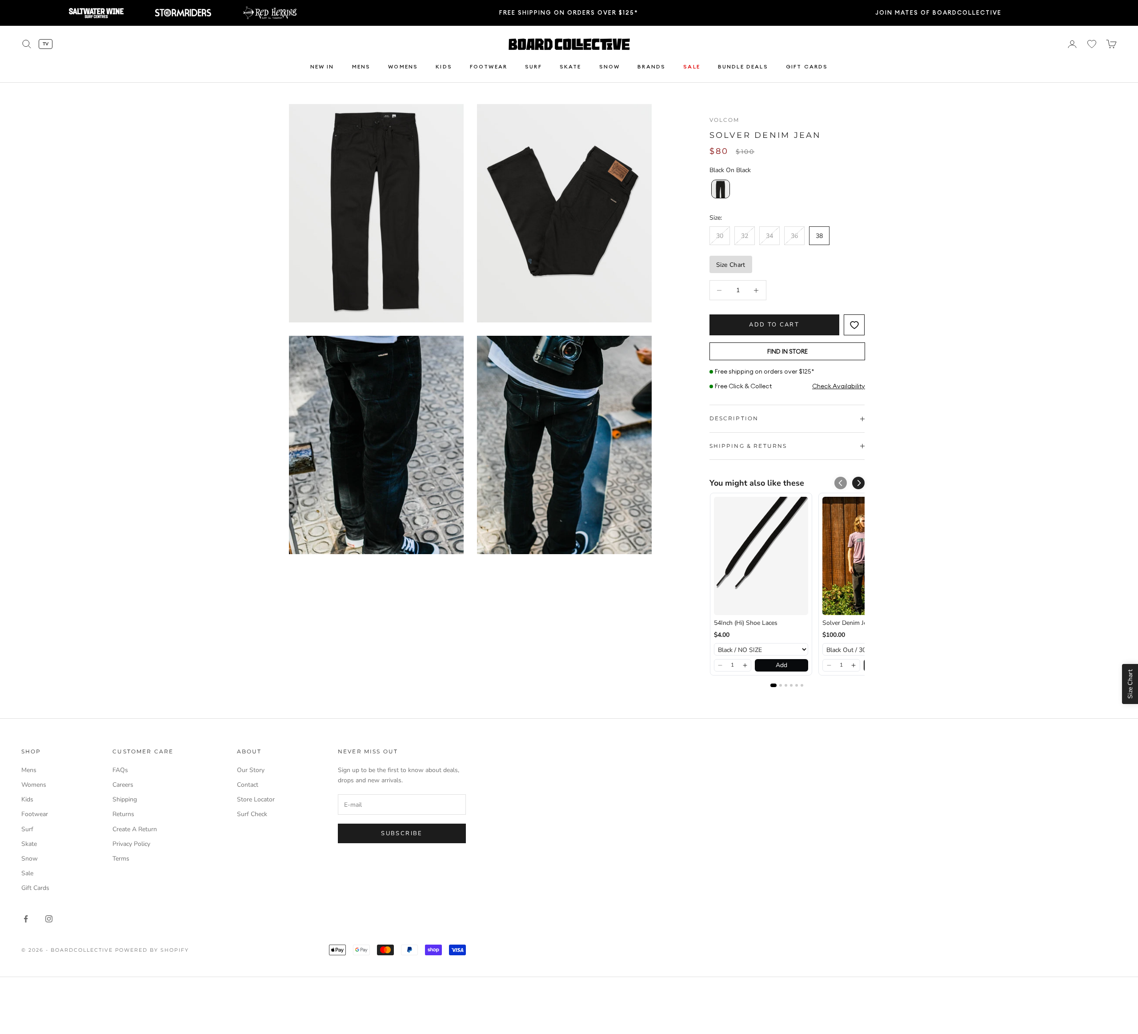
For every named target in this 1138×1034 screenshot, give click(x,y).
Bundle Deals (743, 66)
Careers (122, 785)
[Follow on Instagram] (48, 918)
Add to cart (774, 325)
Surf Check (252, 814)
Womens (403, 66)
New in (322, 66)
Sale (691, 66)
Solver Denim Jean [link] (848, 623)
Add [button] (781, 665)
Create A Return (134, 829)
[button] (858, 483)
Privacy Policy (131, 844)
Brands (651, 66)
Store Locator (256, 799)
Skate (570, 66)
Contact (247, 785)
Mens (361, 66)
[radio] (719, 189)
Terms (120, 858)
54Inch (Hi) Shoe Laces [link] (745, 623)
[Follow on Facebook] (25, 918)
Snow (609, 66)
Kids (444, 66)
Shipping (124, 799)
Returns (123, 814)
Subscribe (401, 833)
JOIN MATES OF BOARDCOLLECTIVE (938, 12)
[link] (761, 556)
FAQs (120, 770)
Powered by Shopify (152, 950)
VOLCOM (724, 120)
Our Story (250, 770)
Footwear (488, 66)
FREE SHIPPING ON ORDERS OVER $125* (568, 12)
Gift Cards (807, 66)
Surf (533, 66)
